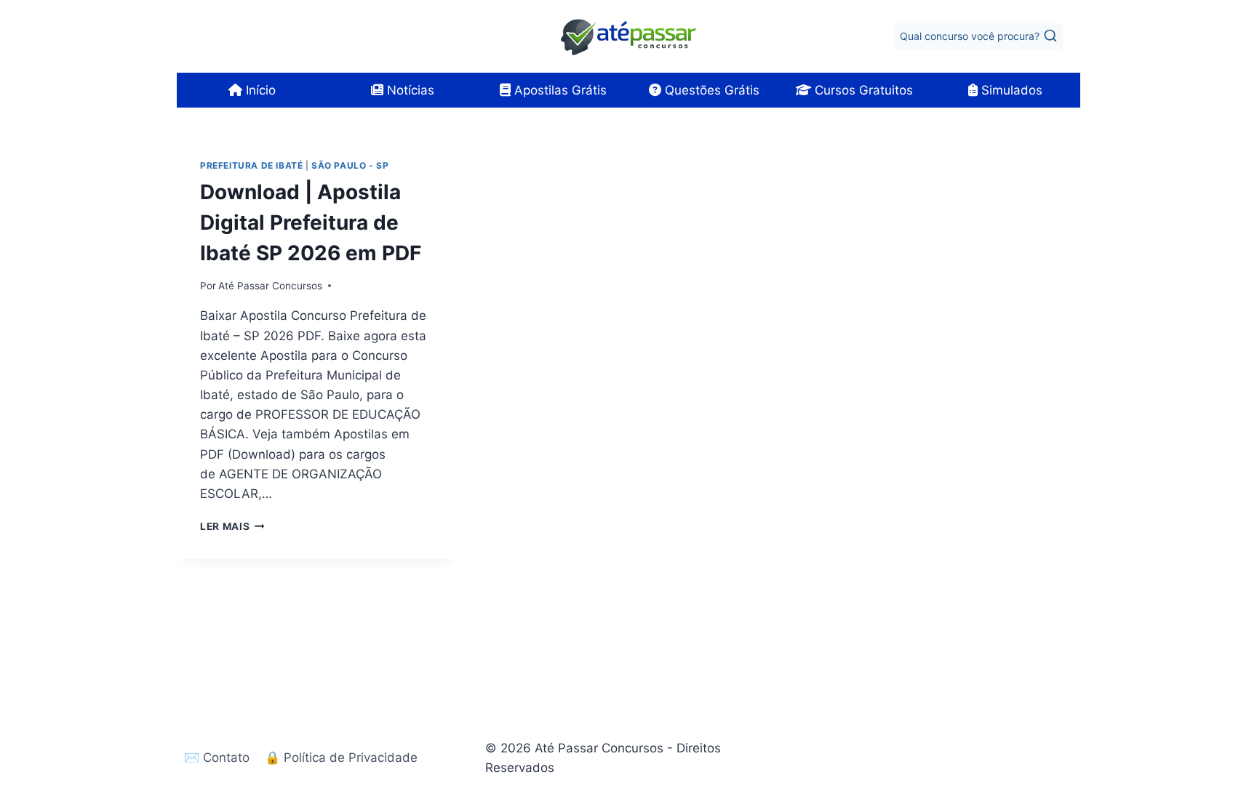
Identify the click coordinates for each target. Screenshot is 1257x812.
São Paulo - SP (349, 165)
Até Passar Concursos (270, 286)
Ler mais (232, 526)
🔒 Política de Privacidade (341, 757)
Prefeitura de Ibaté (251, 165)
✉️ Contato (217, 757)
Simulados (1010, 90)
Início (259, 90)
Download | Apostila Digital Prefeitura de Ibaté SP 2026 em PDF (310, 222)
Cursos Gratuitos (862, 90)
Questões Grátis (710, 90)
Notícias (408, 90)
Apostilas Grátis (559, 90)
